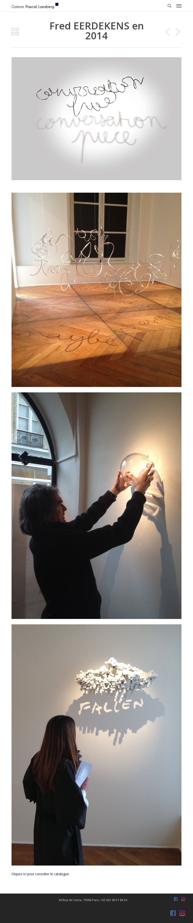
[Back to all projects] (15, 32)
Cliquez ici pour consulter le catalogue (40, 874)
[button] (178, 5)
